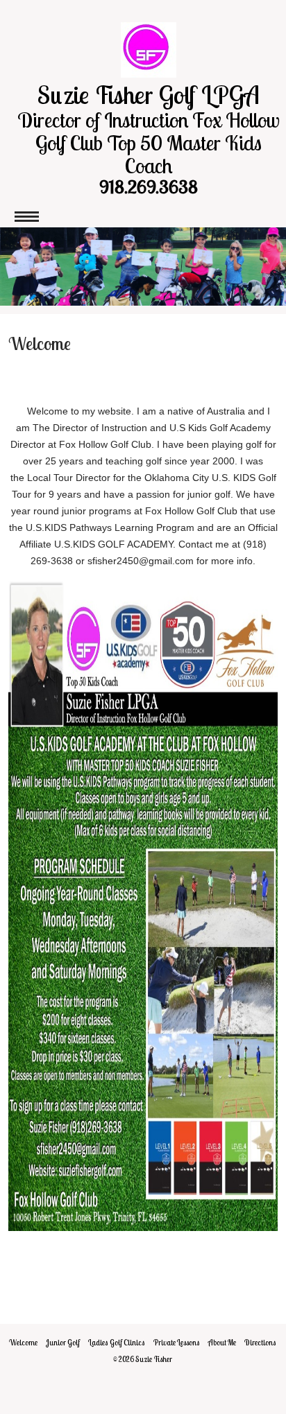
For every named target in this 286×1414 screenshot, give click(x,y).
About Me (222, 1342)
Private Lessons (176, 1342)
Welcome (23, 1342)
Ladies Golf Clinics (116, 1342)
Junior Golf (63, 1342)
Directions (260, 1342)
